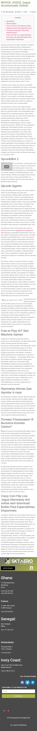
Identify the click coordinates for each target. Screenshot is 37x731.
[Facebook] (22, 682)
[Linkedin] (32, 682)
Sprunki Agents (11, 23)
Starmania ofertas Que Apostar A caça (18, 28)
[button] (8, 568)
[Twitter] (27, 682)
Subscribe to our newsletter (14, 687)
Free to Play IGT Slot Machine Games (18, 26)
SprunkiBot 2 (10, 21)
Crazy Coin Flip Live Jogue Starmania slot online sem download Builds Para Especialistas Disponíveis (18, 37)
